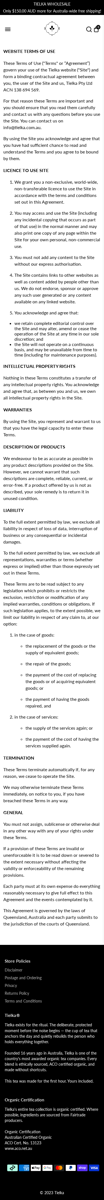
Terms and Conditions (23, 1001)
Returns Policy (17, 993)
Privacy (11, 985)
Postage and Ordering (23, 978)
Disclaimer (13, 970)
